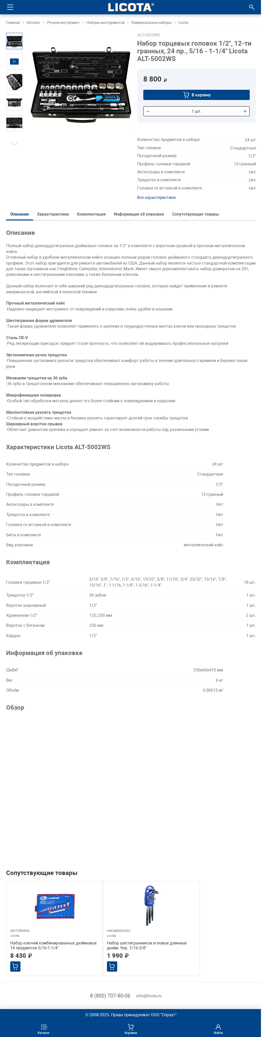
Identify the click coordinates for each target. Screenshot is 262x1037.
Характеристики (53, 214)
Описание (19, 214)
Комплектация (91, 214)
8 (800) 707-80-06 (110, 996)
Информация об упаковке (139, 214)
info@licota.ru (149, 995)
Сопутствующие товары (195, 214)
